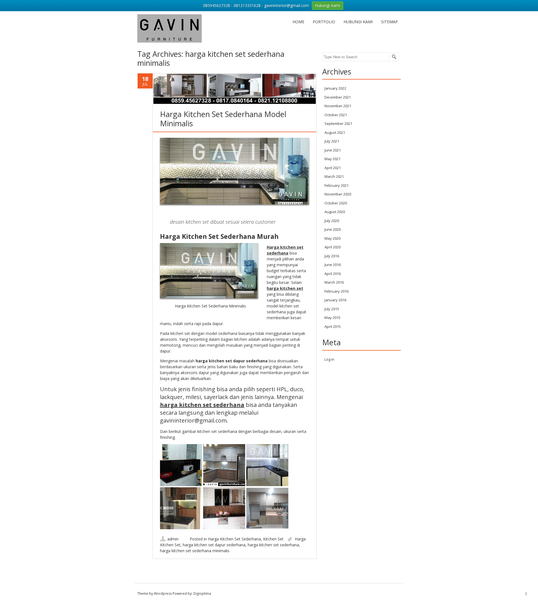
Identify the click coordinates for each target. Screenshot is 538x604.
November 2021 (337, 105)
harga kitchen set (285, 288)
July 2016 (331, 255)
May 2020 (332, 238)
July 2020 (331, 220)
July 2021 (331, 141)
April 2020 (332, 246)
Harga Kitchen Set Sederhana (234, 539)
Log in (329, 359)
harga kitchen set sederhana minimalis (194, 550)
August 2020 (334, 211)
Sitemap (389, 21)
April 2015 (332, 326)
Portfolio (324, 21)
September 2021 (338, 123)
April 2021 (332, 167)
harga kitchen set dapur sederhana (214, 544)
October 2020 (335, 203)
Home (298, 21)
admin (172, 539)
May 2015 (332, 317)
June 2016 (332, 264)
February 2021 (336, 185)
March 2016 (334, 282)
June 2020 (332, 229)
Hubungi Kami (358, 21)
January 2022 (335, 88)
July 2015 (331, 308)
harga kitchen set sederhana (202, 405)
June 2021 (332, 150)
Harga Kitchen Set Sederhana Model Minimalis (223, 118)
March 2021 (334, 176)
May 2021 (332, 158)
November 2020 (337, 194)
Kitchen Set (273, 539)
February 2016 (336, 291)
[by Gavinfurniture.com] (169, 41)
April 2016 (332, 273)
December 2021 (337, 97)
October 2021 (335, 114)
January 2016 (335, 299)
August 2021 (334, 132)
